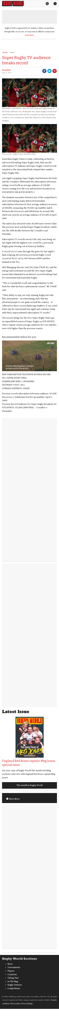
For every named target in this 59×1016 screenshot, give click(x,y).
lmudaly (6, 70)
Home (5, 52)
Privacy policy (15, 1004)
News (12, 52)
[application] (29, 355)
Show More (14, 799)
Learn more (29, 35)
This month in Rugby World (29, 785)
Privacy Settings (27, 1004)
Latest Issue (15, 711)
